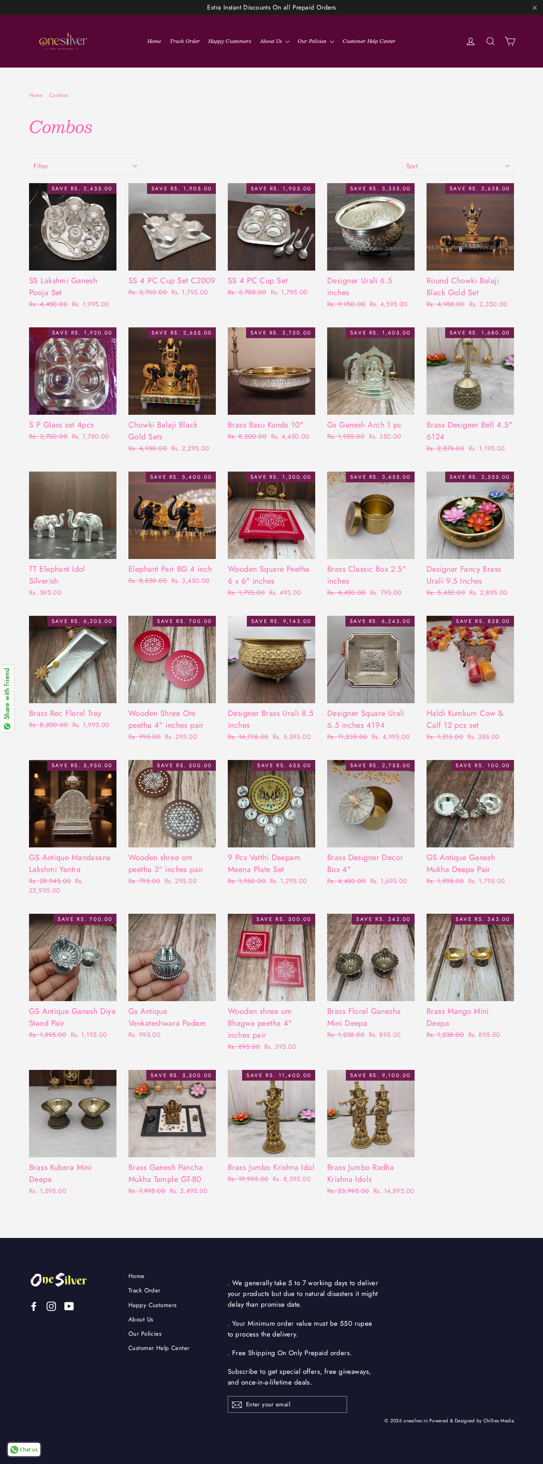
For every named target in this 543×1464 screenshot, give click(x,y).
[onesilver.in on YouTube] (69, 1305)
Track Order (185, 41)
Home (154, 41)
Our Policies (313, 41)
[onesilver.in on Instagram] (51, 1305)
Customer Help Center (369, 41)
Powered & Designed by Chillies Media (471, 1420)
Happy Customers (229, 41)
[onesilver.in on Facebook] (34, 1305)
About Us (271, 41)
